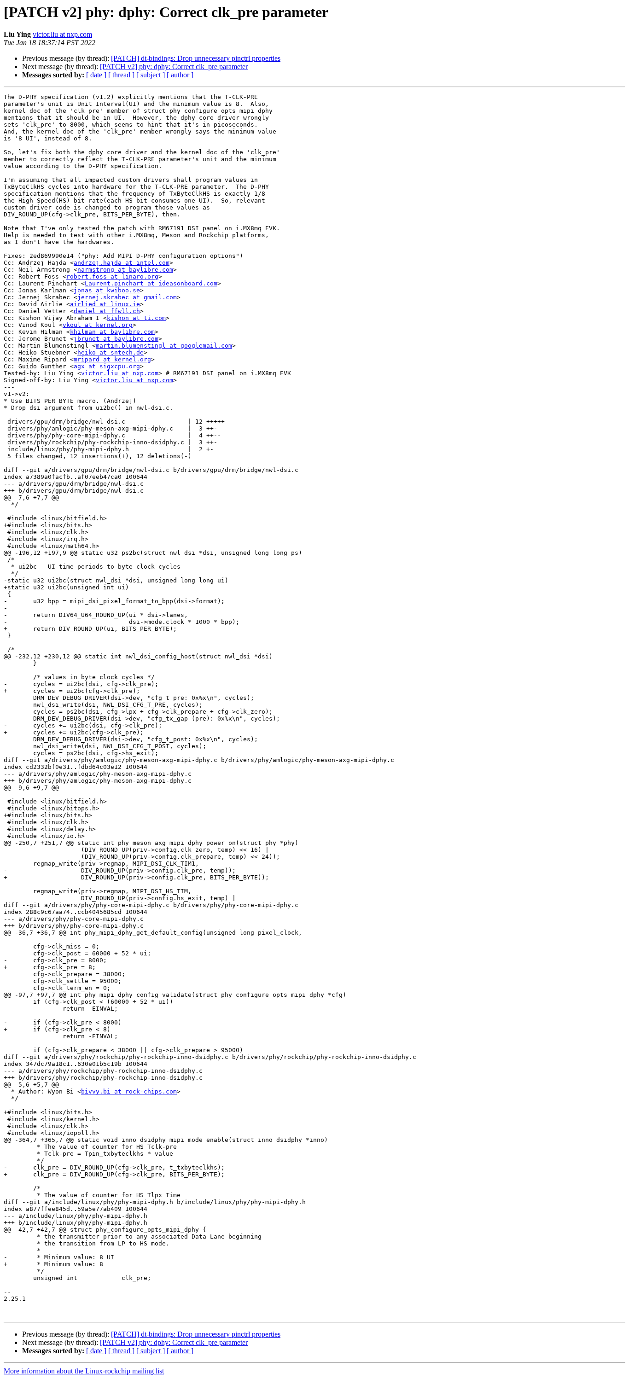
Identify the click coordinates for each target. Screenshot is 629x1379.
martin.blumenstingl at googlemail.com (164, 345)
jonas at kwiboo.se (107, 290)
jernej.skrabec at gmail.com (127, 297)
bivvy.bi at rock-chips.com (129, 1091)
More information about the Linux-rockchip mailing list (84, 1371)
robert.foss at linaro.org (112, 276)
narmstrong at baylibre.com (125, 269)
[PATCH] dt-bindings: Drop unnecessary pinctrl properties (195, 58)
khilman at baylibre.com (112, 331)
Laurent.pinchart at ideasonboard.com (151, 283)
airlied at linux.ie (105, 304)
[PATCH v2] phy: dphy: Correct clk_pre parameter (174, 66)
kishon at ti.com (136, 317)
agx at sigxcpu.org (107, 366)
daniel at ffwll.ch (107, 311)
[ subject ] (150, 75)
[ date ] (96, 75)
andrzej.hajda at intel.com (121, 262)
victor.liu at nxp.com (62, 34)
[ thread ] (121, 75)
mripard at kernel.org (112, 359)
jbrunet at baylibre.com (116, 338)
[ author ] (180, 75)
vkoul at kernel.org (98, 324)
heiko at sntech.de (110, 352)
